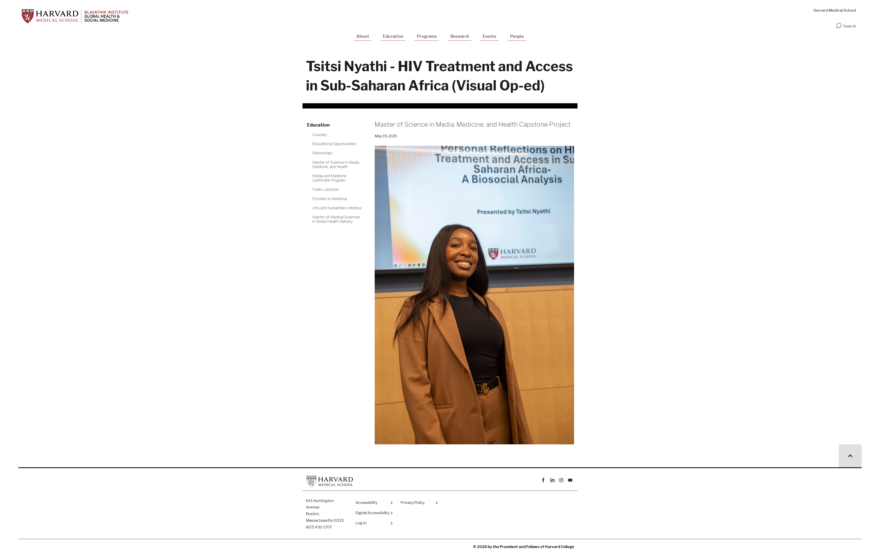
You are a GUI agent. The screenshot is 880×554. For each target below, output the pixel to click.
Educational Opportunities (334, 144)
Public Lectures (325, 189)
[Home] (75, 16)
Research (460, 36)
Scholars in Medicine (329, 199)
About (362, 36)
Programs (427, 36)
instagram (561, 480)
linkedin (552, 480)
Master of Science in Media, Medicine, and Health (336, 164)
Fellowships (322, 153)
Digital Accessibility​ (372, 513)
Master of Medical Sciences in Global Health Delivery (336, 219)
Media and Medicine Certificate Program (329, 178)
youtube (570, 480)
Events (489, 36)
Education (393, 36)
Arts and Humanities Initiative (337, 208)
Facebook (543, 480)
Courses (319, 135)
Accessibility (366, 502)
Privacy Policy (413, 502)
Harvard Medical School (835, 10)
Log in (360, 523)
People (517, 36)
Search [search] (849, 26)
